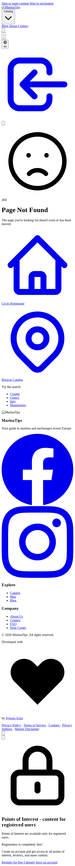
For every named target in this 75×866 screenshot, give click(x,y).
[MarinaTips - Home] (11, 7)
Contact (23, 26)
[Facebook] (37, 504)
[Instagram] (37, 576)
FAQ (13, 624)
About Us (16, 616)
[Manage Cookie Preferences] (3, 733)
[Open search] (3, 30)
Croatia (15, 394)
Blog (5, 26)
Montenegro (18, 405)
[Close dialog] (3, 737)
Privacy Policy (12, 725)
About (13, 26)
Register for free (13, 862)
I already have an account (40, 862)
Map (13, 596)
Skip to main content (16, 3)
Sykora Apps (14, 718)
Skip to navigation (42, 3)
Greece (14, 397)
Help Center (18, 627)
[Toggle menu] (3, 123)
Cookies (54, 725)
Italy (13, 401)
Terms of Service (35, 725)
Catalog (8, 11)
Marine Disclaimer (27, 729)
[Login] (37, 119)
